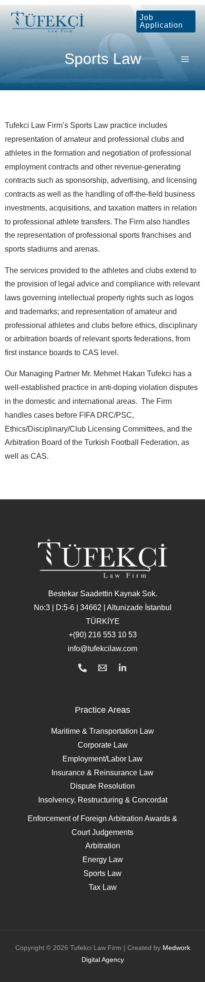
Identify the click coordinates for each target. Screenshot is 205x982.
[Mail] (102, 668)
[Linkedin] (122, 668)
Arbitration (102, 846)
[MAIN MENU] (185, 59)
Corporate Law (103, 745)
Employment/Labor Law (102, 759)
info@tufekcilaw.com (102, 648)
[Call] (82, 668)
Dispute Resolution (102, 786)
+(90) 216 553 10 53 (103, 635)
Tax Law (103, 887)
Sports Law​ (102, 873)
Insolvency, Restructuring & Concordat (102, 800)
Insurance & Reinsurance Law (102, 773)
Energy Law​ (102, 859)
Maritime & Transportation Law (102, 731)
